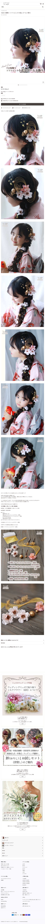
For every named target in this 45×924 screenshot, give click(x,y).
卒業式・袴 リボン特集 (5, 864)
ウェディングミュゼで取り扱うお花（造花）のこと (31, 899)
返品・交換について (26, 894)
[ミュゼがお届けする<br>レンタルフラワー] (22, 801)
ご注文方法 (24, 889)
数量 (2, 93)
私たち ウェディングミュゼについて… (8, 891)
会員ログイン (3, 907)
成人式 (23, 868)
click (22, 723)
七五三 (23, 872)
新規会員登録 (3, 906)
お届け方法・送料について (27, 893)
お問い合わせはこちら (26, 906)
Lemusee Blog (4, 901)
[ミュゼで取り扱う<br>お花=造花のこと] (22, 695)
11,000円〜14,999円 (25, 883)
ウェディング (24, 867)
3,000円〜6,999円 (25, 880)
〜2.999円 (24, 878)
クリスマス (24, 873)
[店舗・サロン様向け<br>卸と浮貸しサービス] (22, 748)
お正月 (23, 864)
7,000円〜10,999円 (25, 881)
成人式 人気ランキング (5, 865)
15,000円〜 (24, 885)
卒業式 (23, 870)
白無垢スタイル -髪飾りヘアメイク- (7, 867)
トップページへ (3, 10)
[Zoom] (43, 82)
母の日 (23, 865)
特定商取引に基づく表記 (5, 894)
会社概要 (2, 889)
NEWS (2, 899)
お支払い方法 (24, 891)
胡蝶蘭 (2, 880)
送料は (4, 91)
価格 (2, 87)
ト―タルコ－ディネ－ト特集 (6, 868)
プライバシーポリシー (5, 893)
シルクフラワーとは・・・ (27, 901)
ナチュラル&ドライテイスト (6, 878)
